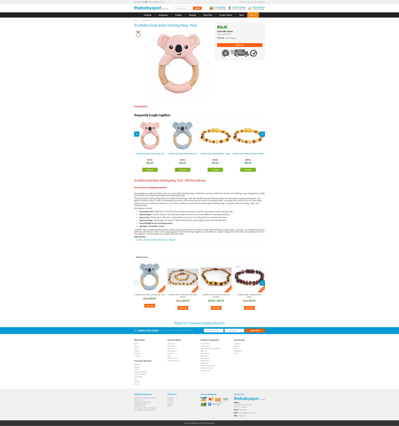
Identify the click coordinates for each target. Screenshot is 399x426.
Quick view (149, 277)
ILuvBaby (237, 343)
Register (262, 2)
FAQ (135, 379)
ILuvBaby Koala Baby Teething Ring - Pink (150, 154)
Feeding (178, 15)
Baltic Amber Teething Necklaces (211, 348)
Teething (147, 15)
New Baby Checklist (140, 404)
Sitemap (136, 384)
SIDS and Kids (138, 400)
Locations (137, 381)
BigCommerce (196, 423)
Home (136, 343)
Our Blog (137, 353)
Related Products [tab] (142, 257)
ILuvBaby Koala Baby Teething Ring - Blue (182, 154)
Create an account (173, 358)
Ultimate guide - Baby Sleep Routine (145, 408)
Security (136, 369)
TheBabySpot (238, 351)
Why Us (136, 346)
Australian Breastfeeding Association (145, 398)
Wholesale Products (207, 368)
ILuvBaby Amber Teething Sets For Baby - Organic (183, 296)
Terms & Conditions (140, 374)
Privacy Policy (138, 377)
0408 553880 (243, 410)
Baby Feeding (205, 353)
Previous (136, 283)
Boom (236, 348)
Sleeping (192, 15)
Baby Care (204, 351)
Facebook (170, 400)
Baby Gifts (207, 15)
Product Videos (225, 15)
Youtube (170, 404)
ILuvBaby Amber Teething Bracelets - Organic (248, 154)
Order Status (171, 346)
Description (140, 106)
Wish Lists (170, 348)
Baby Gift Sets (205, 361)
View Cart (170, 353)
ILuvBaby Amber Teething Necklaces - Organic (156, 239)
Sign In (169, 356)
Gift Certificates (172, 351)
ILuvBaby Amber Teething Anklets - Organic (215, 154)
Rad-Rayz (237, 346)
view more (150, 170)
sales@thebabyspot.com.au (156, 2)
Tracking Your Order (173, 361)
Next (262, 283)
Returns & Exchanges (140, 372)
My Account (171, 343)
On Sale (136, 348)
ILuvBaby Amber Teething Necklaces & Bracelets (216, 296)
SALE (241, 15)
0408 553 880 (140, 2)
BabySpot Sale (205, 346)
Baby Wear (204, 356)
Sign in (256, 2)
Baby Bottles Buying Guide (142, 402)
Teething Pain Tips (139, 406)
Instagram (170, 398)
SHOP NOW (149, 306)
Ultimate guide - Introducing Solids (144, 410)
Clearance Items (206, 370)
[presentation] (136, 134)
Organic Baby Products (208, 366)
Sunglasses (163, 15)
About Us (137, 351)
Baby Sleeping (205, 358)
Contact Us (137, 356)
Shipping (137, 367)
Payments (137, 364)
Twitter (169, 406)
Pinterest (170, 402)
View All (236, 353)
